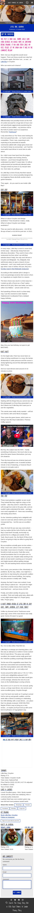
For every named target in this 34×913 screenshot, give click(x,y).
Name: (5, 865)
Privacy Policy (17, 910)
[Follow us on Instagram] (22, 900)
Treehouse (12, 132)
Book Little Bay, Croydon (9, 815)
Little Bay (4, 61)
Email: (5, 872)
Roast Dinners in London (15, 3)
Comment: (6, 879)
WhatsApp (19, 805)
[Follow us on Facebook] (19, 900)
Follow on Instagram (8, 817)
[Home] (3, 2)
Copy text (22, 808)
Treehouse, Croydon (5, 827)
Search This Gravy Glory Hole (18, 903)
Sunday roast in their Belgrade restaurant (15, 269)
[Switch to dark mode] (27, 2)
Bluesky (13, 808)
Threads (27, 805)
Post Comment (17, 892)
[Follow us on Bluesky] (15, 900)
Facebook (5, 808)
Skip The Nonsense (7, 34)
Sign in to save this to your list (10, 820)
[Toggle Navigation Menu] (32, 2)
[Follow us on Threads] (11, 900)
